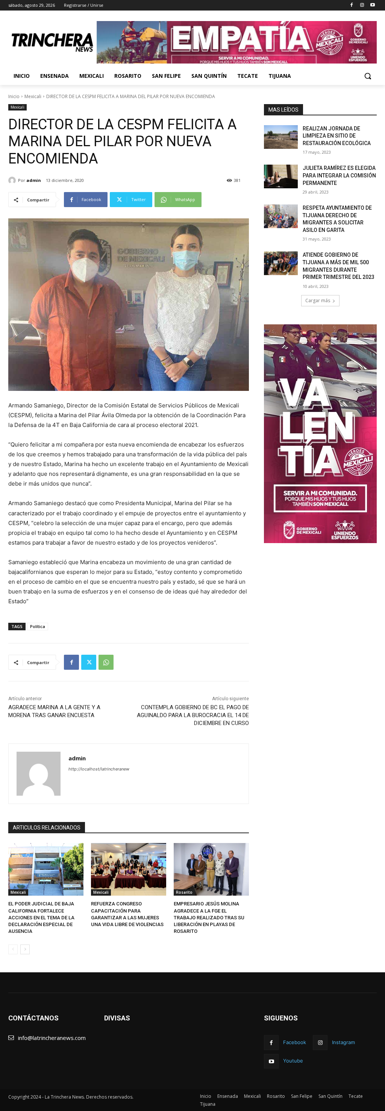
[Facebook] (351, 5)
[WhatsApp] (106, 662)
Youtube (293, 1061)
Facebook (294, 1042)
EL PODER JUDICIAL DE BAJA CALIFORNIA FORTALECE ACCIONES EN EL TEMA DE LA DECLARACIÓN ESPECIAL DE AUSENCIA (41, 917)
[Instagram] (362, 5)
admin (33, 180)
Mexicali (32, 96)
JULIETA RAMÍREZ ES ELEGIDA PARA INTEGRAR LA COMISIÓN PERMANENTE (339, 175)
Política (37, 626)
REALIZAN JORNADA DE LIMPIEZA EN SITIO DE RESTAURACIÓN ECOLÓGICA (337, 136)
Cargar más (317, 300)
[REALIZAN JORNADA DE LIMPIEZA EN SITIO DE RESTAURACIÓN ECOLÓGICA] (281, 137)
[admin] (13, 180)
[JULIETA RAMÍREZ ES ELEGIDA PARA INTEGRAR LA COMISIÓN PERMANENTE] (281, 176)
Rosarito (184, 892)
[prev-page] (13, 949)
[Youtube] (372, 5)
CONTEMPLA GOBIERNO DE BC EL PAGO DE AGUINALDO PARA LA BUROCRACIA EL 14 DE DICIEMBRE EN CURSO (193, 715)
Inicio (14, 96)
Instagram (343, 1042)
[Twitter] (88, 662)
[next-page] (25, 949)
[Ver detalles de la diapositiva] (237, 42)
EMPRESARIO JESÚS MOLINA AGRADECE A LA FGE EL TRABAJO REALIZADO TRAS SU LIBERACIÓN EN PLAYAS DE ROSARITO (209, 917)
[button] (368, 76)
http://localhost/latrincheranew (98, 769)
